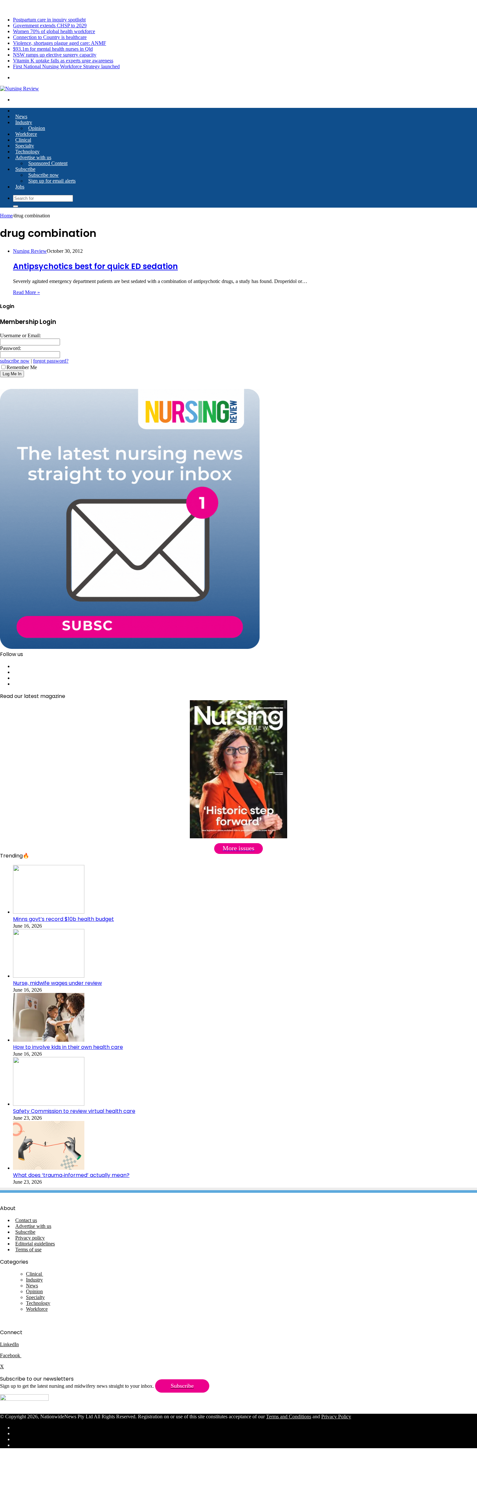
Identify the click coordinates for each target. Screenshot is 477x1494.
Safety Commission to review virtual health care (74, 1111)
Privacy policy (30, 1238)
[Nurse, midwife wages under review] (48, 976)
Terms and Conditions (288, 1416)
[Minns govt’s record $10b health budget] (48, 912)
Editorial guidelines (35, 1243)
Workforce (26, 134)
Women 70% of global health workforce (54, 31)
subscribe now (15, 361)
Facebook (10, 1355)
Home (6, 215)
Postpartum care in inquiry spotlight (49, 19)
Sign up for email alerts (52, 181)
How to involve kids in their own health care (68, 1047)
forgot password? (50, 361)
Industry (23, 122)
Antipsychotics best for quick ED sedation (95, 266)
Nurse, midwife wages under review (57, 983)
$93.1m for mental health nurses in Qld (53, 49)
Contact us (26, 1220)
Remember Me (21, 367)
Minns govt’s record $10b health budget (63, 919)
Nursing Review (30, 251)
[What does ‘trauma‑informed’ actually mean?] (48, 1168)
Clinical (23, 140)
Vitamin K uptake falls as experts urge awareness (63, 60)
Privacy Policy (336, 1416)
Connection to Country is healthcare (50, 37)
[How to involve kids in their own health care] (48, 1040)
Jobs (19, 186)
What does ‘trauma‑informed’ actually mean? (71, 1175)
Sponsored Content (47, 163)
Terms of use (28, 1249)
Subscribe (25, 169)
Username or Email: (20, 335)
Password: (10, 348)
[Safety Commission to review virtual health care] (48, 1104)
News (21, 116)
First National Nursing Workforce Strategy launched (66, 66)
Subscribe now (43, 175)
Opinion (36, 128)
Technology (27, 151)
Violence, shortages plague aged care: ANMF (59, 43)
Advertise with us (33, 157)
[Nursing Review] (19, 88)
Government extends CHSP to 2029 (50, 25)
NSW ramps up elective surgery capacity (54, 55)
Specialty (24, 145)
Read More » (26, 292)
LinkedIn (9, 1344)
